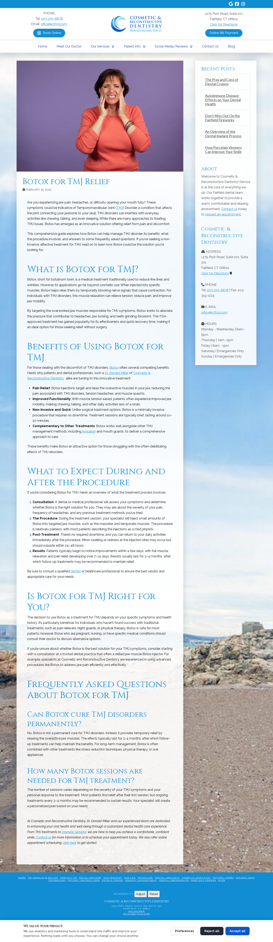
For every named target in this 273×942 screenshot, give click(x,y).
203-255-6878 (52, 19)
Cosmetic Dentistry (196, 878)
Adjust (140, 894)
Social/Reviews (90, 878)
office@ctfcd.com (54, 24)
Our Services (112, 878)
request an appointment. (223, 214)
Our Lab (130, 878)
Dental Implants (167, 878)
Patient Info (245, 878)
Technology (57, 880)
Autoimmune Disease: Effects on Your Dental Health (223, 100)
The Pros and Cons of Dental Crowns (221, 82)
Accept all (237, 931)
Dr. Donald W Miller (43, 878)
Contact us (229, 209)
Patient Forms (223, 878)
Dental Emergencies (174, 880)
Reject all (211, 931)
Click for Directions (224, 24)
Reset (153, 894)
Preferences (184, 931)
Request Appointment (141, 880)
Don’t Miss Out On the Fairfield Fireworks (222, 118)
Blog (221, 880)
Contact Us (68, 878)
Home (22, 878)
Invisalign (145, 878)
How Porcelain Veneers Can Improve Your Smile (223, 149)
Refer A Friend (112, 880)
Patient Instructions (84, 880)
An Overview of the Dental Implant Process (223, 133)
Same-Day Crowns (203, 880)
